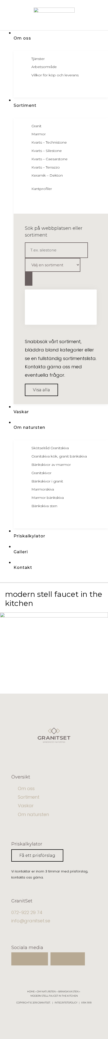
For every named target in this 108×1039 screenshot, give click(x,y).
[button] (41, 390)
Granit (36, 126)
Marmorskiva (42, 489)
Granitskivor (41, 473)
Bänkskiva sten (44, 506)
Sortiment (28, 797)
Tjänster (38, 58)
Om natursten (33, 814)
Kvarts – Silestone (46, 150)
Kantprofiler (41, 188)
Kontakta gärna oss (47, 367)
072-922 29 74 (26, 912)
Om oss (26, 788)
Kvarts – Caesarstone (49, 159)
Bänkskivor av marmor (51, 464)
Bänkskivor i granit (47, 481)
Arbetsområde (44, 66)
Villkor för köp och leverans (55, 75)
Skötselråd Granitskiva (50, 448)
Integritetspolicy (66, 1002)
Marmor (38, 134)
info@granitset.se (30, 921)
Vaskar (26, 805)
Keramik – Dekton (47, 175)
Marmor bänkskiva (47, 497)
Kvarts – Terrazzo (45, 167)
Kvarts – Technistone (49, 142)
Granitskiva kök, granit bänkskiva (59, 456)
